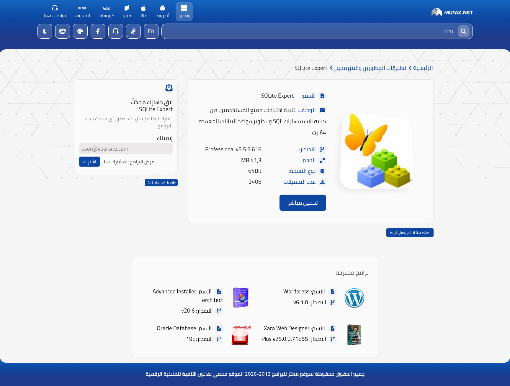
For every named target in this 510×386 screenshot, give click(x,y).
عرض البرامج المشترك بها (129, 161)
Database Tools (161, 182)
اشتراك (89, 161)
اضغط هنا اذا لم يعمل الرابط (410, 232)
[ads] (133, 31)
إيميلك (165, 138)
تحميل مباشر (303, 202)
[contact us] (115, 31)
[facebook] (98, 31)
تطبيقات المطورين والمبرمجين (369, 68)
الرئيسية (422, 68)
